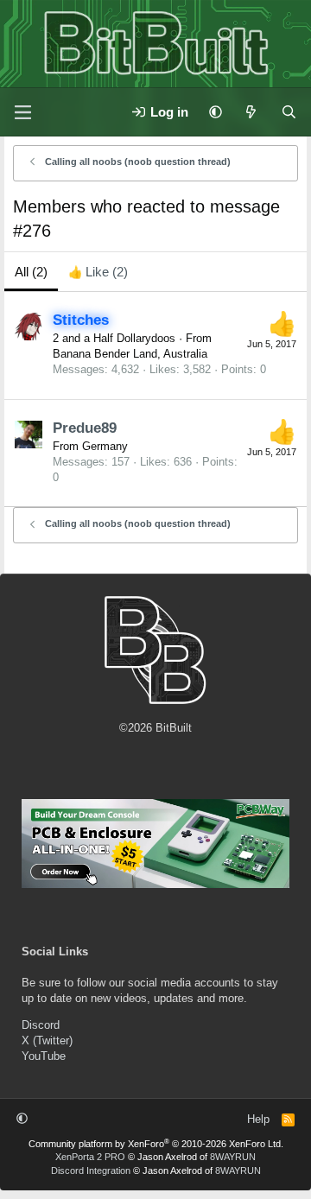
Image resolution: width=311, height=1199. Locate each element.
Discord (41, 1024)
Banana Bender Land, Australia (130, 353)
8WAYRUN (233, 1156)
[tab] (98, 271)
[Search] (289, 111)
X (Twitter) (47, 1040)
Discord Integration (90, 1170)
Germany (105, 446)
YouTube (44, 1056)
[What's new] (251, 111)
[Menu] (22, 112)
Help (258, 1119)
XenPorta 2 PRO (90, 1156)
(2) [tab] (31, 271)
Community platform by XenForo (156, 1144)
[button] (215, 111)
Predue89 (85, 428)
